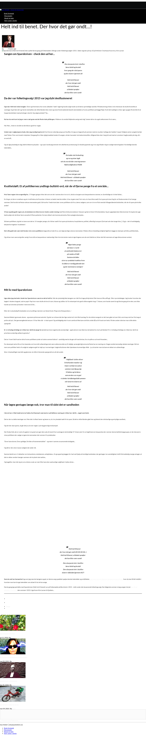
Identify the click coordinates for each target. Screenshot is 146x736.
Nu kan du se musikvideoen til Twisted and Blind (13, 657)
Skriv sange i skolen (10, 20)
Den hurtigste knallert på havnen (9, 704)
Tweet (8, 606)
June (6, 49)
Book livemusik (9, 13)
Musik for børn (9, 18)
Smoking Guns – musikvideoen (8, 681)
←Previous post (5, 720)
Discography (8, 16)
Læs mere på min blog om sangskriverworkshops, (106, 579)
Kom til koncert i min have (7, 633)
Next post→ (15, 720)
